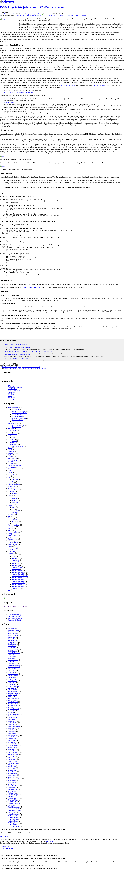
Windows (11, 553)
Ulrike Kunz (11, 812)
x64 (9, 590)
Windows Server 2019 (18, 583)
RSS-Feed (11, 394)
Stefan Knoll (12, 788)
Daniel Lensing (12, 651)
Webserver (11, 549)
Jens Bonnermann (13, 698)
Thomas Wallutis (13, 800)
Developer (11, 451)
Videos (10, 396)
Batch (27, 15)
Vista (13, 556)
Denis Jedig (11, 656)
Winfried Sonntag (13, 817)
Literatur (10, 472)
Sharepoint (11, 514)
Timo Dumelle (12, 805)
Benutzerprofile (12, 430)
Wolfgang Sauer (13, 824)
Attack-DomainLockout (32, 287)
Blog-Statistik (16, 460)
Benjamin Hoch (12, 642)
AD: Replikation (17, 414)
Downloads (11, 392)
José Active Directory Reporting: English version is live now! (21, 367)
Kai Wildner (11, 710)
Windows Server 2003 (18, 572)
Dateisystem (11, 442)
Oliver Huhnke (12, 758)
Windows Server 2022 (18, 584)
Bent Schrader (12, 644)
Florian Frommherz (14, 665)
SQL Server (15, 532)
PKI (13, 523)
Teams (10, 537)
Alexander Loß (12, 633)
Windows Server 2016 (18, 581)
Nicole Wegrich (12, 751)
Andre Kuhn (12, 637)
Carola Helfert (12, 646)
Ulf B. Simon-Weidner (15, 810)
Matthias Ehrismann (14, 735)
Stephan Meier (12, 791)
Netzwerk (11, 491)
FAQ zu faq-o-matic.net (15, 387)
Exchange (15, 479)
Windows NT (16, 565)
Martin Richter (12, 733)
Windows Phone (17, 567)
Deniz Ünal (11, 658)
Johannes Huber (13, 703)
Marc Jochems (12, 719)
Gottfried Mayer (13, 674)
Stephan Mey (12, 793)
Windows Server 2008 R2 (20, 576)
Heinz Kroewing (13, 681)
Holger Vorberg (12, 689)
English (10, 455)
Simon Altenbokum (14, 786)
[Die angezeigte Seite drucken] (77, 15)
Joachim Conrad (13, 702)
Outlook (14, 500)
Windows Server (17, 570)
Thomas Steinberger (14, 798)
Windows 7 (15, 562)
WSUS (14, 527)
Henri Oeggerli (12, 684)
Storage (10, 534)
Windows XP (16, 588)
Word (13, 504)
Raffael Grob (12, 767)
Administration (12, 423)
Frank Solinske (12, 670)
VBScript (14, 513)
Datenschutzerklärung (14, 615)
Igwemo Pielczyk (13, 691)
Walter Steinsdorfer (13, 814)
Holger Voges (12, 688)
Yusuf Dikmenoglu (13, 826)
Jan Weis (10, 696)
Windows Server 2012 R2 (20, 579)
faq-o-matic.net (12, 458)
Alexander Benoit (13, 630)
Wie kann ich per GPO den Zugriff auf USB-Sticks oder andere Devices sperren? (29, 351)
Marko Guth (11, 724)
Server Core (15, 555)
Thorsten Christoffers (14, 803)
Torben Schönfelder (14, 809)
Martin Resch (12, 731)
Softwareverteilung (13, 525)
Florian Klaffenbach (14, 667)
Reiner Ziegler (12, 770)
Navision (14, 499)
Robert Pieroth (12, 772)
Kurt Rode (11, 716)
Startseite (10, 385)
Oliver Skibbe (12, 760)
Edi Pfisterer (11, 661)
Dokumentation (16, 427)
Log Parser (11, 474)
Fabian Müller (12, 663)
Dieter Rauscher (13, 660)
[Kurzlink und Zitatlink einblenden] (53, 14)
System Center (12, 535)
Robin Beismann (13, 775)
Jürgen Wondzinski (13, 709)
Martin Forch (12, 730)
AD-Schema (15, 409)
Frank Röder (12, 668)
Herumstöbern (12, 397)
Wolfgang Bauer (13, 819)
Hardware (11, 463)
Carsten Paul (12, 647)
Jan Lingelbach (12, 695)
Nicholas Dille (12, 747)
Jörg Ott (10, 707)
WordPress (49, 841)
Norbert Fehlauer (13, 754)
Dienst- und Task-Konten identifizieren (16, 358)
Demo (10, 448)
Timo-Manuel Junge (14, 807)
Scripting (10, 506)
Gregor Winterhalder (14, 675)
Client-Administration (18, 425)
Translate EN (62, 15)
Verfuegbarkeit (12, 544)
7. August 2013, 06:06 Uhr (33, 14)
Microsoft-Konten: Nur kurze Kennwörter (17, 355)
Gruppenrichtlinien (17, 420)
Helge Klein (11, 682)
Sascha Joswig (12, 784)
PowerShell (15, 511)
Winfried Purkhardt (13, 816)
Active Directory (20, 15)
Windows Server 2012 (18, 577)
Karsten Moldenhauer (14, 714)
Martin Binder (12, 728)
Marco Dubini (12, 721)
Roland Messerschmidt (15, 779)
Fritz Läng (11, 672)
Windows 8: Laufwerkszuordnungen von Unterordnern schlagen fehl (25, 368)
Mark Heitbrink (12, 723)
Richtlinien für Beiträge (15, 620)
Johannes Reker (12, 705)
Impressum (3, 845)
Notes (13, 481)
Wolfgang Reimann (14, 823)
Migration (11, 483)
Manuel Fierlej (12, 717)
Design (10, 449)
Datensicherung (12, 444)
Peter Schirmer (12, 761)
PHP (13, 509)
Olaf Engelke (12, 756)
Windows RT (16, 569)
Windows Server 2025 (18, 586)
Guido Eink (11, 677)
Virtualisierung (12, 548)
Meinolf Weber (12, 740)
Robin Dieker (12, 777)
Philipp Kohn (12, 765)
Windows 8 (15, 563)
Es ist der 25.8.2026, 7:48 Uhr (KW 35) (16, 606)
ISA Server (15, 521)
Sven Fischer (12, 796)
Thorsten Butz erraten (99, 85)
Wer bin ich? (12, 399)
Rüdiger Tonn (12, 781)
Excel (13, 497)
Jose (13, 421)
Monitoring (11, 486)
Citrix (9, 432)
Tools (9, 541)
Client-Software (12, 434)
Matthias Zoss (12, 738)
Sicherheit (33, 15)
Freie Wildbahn (12, 462)
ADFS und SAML (17, 416)
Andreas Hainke (13, 640)
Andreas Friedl (12, 639)
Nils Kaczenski (7, 14)
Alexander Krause (13, 632)
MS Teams (11, 488)
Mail (9, 477)
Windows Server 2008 (18, 574)
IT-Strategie (11, 467)
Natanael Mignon (13, 745)
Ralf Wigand (12, 768)
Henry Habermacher (14, 686)
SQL (9, 530)
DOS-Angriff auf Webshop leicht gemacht (17, 348)
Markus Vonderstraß (14, 726)
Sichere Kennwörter (14, 390)
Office (10, 495)
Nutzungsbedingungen (15, 618)
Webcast (14, 441)
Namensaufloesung (13, 490)
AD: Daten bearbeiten (18, 411)
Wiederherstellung (17, 446)
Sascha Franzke (12, 782)
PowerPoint (15, 502)
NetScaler (15, 493)
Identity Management (14, 465)
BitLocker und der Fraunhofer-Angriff (15, 344)
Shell (9, 516)
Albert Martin (12, 628)
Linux (9, 470)
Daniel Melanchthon (14, 653)
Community (11, 439)
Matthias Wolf (12, 737)
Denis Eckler (12, 654)
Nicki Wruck (12, 749)
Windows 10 (15, 558)
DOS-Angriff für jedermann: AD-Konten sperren (32, 7)
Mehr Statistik (4, 836)
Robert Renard (12, 774)
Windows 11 (15, 560)
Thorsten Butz (12, 802)
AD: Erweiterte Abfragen (19, 413)
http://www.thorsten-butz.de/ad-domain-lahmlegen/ (19, 92)
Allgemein (11, 428)
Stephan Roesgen (13, 795)
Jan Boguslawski (13, 693)
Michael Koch (12, 742)
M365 (13, 437)
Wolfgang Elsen (13, 821)
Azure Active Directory (19, 418)
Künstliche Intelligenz (14, 469)
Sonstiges (11, 528)
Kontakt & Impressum (14, 616)
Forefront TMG (16, 520)
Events (10, 456)
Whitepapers (11, 551)
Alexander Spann (13, 635)
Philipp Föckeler (13, 763)
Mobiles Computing (14, 484)
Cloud (10, 435)
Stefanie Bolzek (12, 789)
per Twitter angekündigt (67, 85)
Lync (9, 476)
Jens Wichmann (12, 700)
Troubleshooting (13, 542)
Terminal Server (13, 539)
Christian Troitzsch (13, 649)
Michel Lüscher (12, 744)
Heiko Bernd (12, 679)
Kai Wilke (11, 712)
